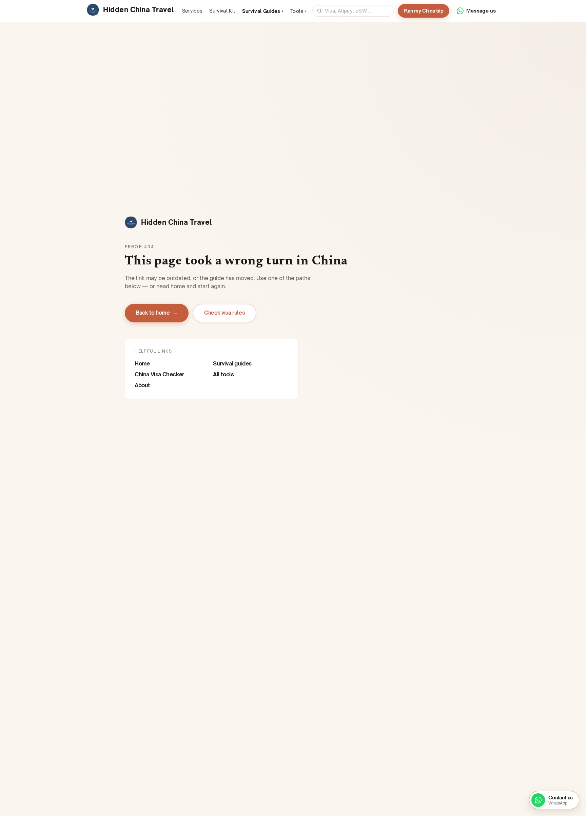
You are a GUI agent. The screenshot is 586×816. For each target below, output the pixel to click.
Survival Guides (263, 11)
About (142, 385)
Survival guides (232, 363)
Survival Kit (222, 11)
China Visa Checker (159, 374)
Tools (298, 11)
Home (142, 363)
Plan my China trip (424, 11)
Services (192, 11)
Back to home (156, 313)
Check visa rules (224, 313)
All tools (223, 374)
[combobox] (357, 10)
